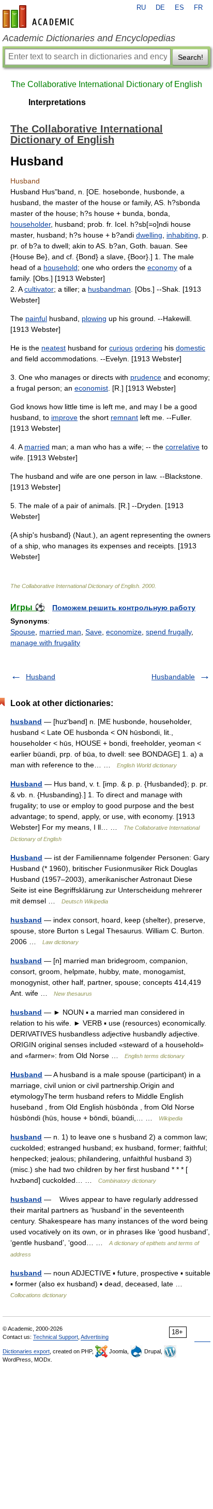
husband (26, 721)
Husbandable (173, 677)
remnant (124, 417)
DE (160, 7)
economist (91, 388)
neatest (53, 348)
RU (141, 7)
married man (60, 632)
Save (93, 632)
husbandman (109, 289)
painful (36, 318)
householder (30, 224)
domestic (190, 348)
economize (124, 632)
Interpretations (57, 102)
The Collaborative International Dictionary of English (106, 84)
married (37, 447)
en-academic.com (40, 16)
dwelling (149, 235)
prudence (145, 377)
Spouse (22, 632)
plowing (94, 318)
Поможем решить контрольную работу (123, 607)
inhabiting (182, 235)
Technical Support (55, 1337)
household (60, 267)
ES (179, 7)
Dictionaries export (26, 1351)
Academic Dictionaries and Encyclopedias (89, 38)
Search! (190, 57)
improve (64, 417)
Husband (40, 677)
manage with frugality (45, 643)
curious (121, 348)
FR (198, 7)
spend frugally (168, 632)
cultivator (39, 289)
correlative (182, 447)
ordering (148, 348)
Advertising (95, 1337)
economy (162, 267)
